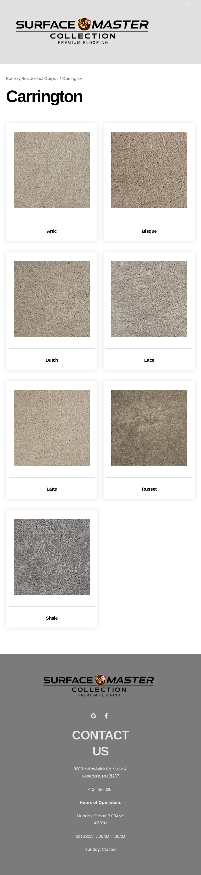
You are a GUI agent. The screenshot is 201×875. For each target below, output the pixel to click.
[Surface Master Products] (84, 50)
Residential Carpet (40, 78)
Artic (52, 231)
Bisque (149, 231)
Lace (149, 360)
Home (12, 78)
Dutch (52, 360)
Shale (52, 618)
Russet (149, 489)
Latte (52, 489)
